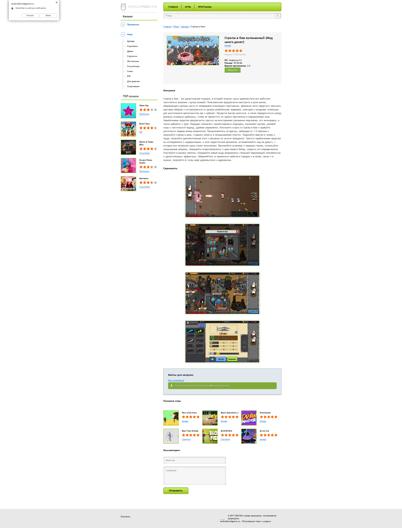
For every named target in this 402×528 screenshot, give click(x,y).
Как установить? (176, 380)
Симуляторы (144, 153)
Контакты (125, 516)
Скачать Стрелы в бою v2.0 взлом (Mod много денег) (202, 385)
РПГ (141, 132)
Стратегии (186, 439)
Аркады (228, 45)
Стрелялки (225, 439)
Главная (173, 6)
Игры (188, 6)
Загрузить (232, 70)
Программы (205, 6)
